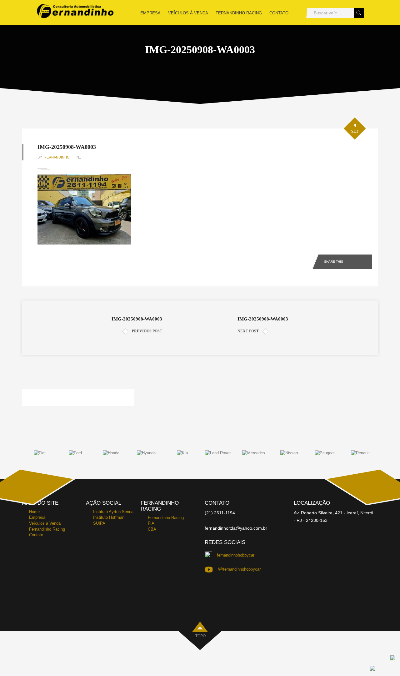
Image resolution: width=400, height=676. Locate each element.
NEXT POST (248, 331)
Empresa (150, 13)
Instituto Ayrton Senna (113, 511)
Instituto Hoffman (108, 517)
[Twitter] (366, 260)
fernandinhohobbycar (235, 555)
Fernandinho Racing (239, 13)
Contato (278, 13)
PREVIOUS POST (147, 331)
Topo (200, 636)
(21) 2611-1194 (220, 512)
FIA (151, 523)
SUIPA (99, 523)
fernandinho (57, 157)
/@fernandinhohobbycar (239, 569)
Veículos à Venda (188, 13)
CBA (152, 529)
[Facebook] (354, 260)
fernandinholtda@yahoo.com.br (236, 528)
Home (34, 511)
